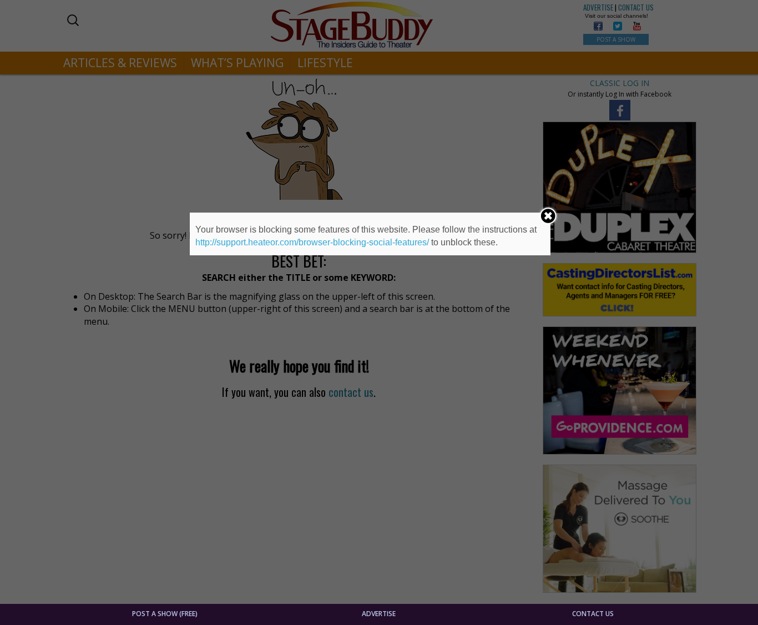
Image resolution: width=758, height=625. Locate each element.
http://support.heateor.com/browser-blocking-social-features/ (312, 242)
